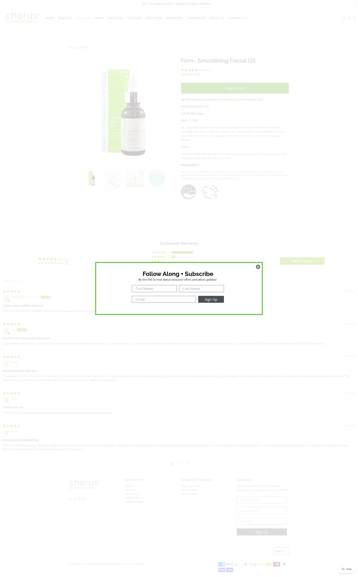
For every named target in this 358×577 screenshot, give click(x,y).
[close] (258, 267)
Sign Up (211, 299)
